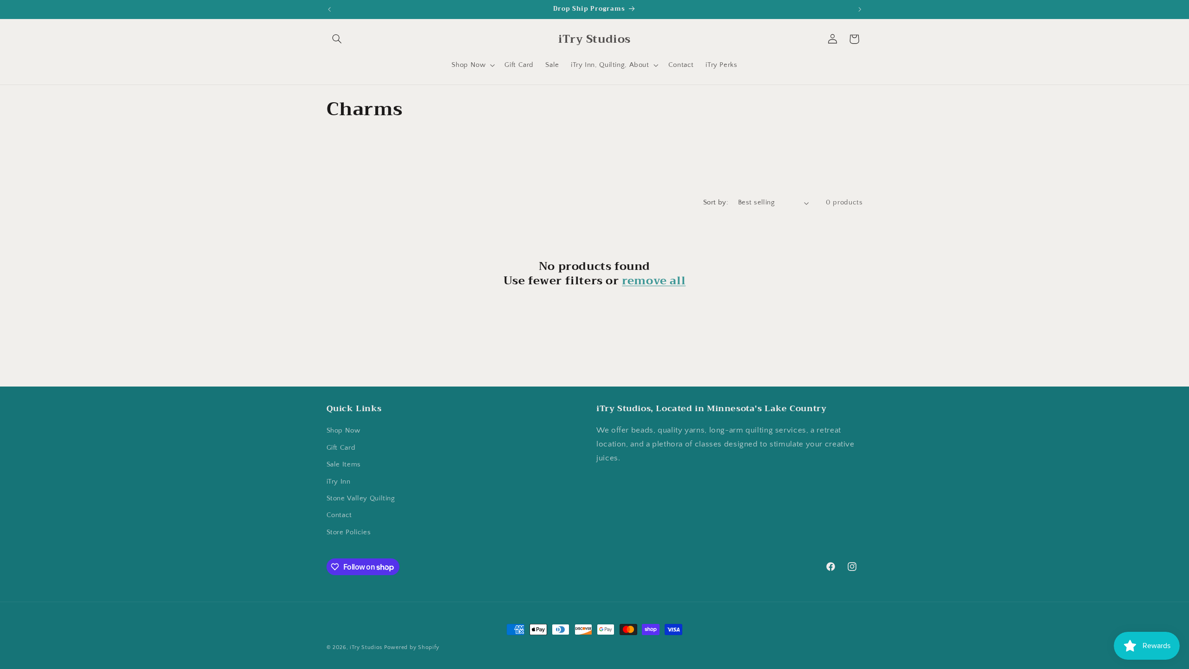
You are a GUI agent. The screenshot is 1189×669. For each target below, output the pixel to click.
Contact (339, 515)
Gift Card (341, 448)
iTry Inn (339, 481)
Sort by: (715, 202)
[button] (337, 39)
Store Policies (349, 532)
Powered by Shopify (411, 647)
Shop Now (343, 430)
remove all (654, 281)
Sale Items (344, 464)
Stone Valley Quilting (361, 498)
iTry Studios (366, 647)
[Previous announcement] (329, 9)
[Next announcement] (859, 9)
